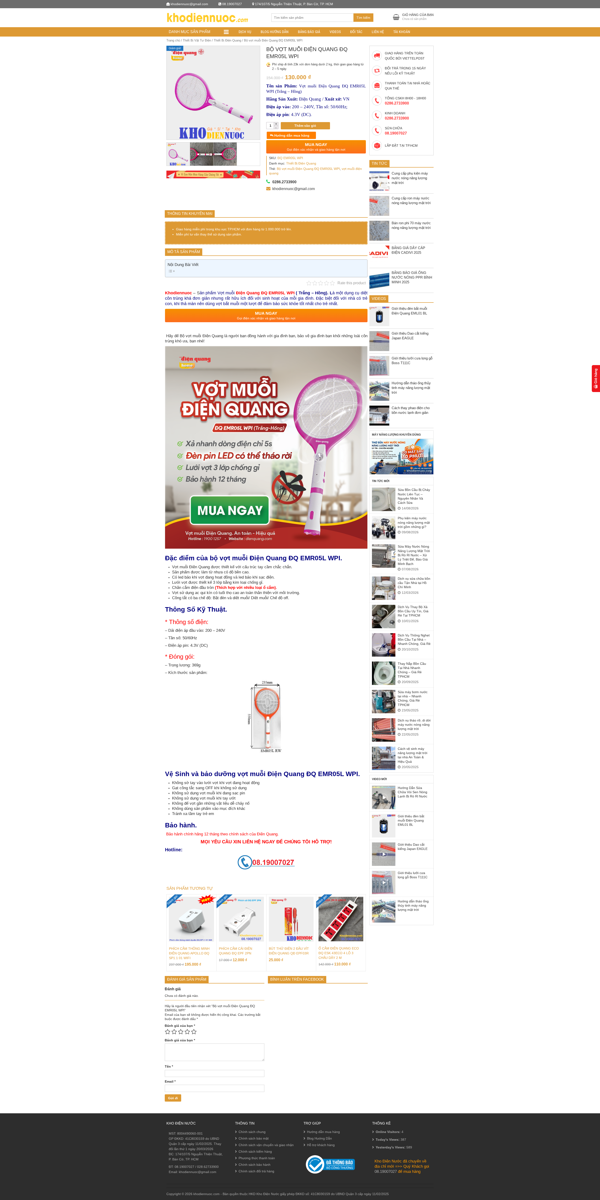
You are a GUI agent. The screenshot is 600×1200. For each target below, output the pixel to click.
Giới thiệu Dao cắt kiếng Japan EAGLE (413, 847)
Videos (335, 32)
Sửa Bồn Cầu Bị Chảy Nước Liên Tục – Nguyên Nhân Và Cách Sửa (414, 496)
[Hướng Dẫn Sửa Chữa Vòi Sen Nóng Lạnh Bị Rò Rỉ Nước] (383, 797)
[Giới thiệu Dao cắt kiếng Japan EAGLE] (383, 854)
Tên (169, 1066)
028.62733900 (208, 1167)
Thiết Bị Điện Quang (227, 40)
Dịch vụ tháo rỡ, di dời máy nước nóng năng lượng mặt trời (414, 724)
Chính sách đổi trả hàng (256, 1171)
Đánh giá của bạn (180, 1026)
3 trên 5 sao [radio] (181, 1032)
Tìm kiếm (363, 17)
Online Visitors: (388, 1132)
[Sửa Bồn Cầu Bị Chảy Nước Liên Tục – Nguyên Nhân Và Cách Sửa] (383, 499)
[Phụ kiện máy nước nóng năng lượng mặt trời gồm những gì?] (383, 527)
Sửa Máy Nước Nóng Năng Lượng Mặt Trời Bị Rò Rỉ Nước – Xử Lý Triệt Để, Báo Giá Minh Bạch (414, 555)
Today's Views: (388, 1139)
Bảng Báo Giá (309, 32)
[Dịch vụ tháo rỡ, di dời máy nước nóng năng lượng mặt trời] (383, 730)
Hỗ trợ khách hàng (321, 1145)
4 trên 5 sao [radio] (187, 1032)
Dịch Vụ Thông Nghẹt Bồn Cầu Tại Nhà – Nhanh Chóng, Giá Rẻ (414, 639)
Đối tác (356, 32)
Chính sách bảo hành (254, 1164)
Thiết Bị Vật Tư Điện (197, 40)
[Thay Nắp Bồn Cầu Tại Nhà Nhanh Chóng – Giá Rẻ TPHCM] (383, 673)
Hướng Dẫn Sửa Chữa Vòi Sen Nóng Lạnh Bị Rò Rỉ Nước (412, 792)
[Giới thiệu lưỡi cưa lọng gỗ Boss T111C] (383, 882)
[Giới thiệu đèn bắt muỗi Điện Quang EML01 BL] (383, 825)
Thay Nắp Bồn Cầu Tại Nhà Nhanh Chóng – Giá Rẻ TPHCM (412, 670)
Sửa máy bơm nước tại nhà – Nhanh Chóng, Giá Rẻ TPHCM (413, 698)
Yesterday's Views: (391, 1147)
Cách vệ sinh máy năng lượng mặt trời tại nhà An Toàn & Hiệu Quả (412, 755)
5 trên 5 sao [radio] (194, 1032)
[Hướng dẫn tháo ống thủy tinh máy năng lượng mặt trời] (383, 911)
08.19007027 (184, 1167)
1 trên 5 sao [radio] (167, 1032)
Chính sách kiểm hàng (255, 1151)
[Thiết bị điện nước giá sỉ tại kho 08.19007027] (207, 17)
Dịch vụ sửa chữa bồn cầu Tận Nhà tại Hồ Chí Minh (414, 583)
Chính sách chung (252, 1132)
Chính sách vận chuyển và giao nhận (266, 1145)
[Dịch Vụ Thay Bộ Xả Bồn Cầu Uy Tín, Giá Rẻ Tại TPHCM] (383, 616)
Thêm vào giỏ (305, 125)
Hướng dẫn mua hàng (291, 135)
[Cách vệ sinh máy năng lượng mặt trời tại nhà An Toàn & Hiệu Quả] (383, 758)
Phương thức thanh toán (257, 1158)
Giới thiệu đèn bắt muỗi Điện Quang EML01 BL (411, 820)
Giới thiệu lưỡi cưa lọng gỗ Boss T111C (413, 875)
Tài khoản (401, 32)
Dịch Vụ (245, 32)
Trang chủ (173, 40)
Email (170, 1081)
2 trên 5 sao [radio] (174, 1032)
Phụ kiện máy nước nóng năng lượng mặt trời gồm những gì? (414, 522)
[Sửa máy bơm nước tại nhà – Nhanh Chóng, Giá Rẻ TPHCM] (383, 701)
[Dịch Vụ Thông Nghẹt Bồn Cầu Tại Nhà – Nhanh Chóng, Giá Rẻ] (383, 645)
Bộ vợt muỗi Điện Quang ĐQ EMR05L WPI (308, 169)
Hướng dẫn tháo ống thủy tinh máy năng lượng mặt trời (413, 905)
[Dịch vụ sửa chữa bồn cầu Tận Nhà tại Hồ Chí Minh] (383, 588)
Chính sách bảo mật (254, 1138)
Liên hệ (378, 32)
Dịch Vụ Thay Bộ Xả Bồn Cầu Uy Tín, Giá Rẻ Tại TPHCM (413, 611)
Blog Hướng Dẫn (275, 32)
